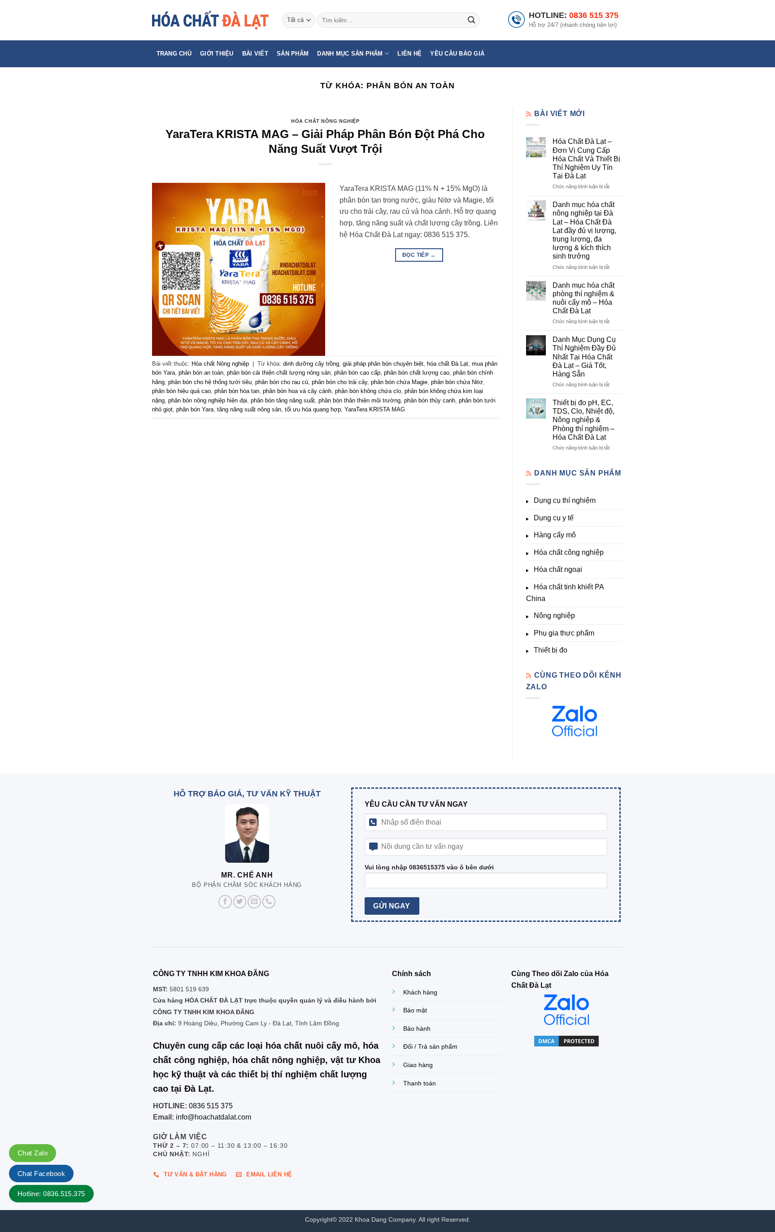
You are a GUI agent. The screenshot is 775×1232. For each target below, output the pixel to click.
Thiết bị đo (550, 650)
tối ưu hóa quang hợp (313, 409)
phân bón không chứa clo (368, 391)
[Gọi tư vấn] (269, 901)
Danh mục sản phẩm (350, 53)
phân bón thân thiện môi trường (359, 400)
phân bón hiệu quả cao (181, 391)
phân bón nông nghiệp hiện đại (207, 400)
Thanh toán (419, 1083)
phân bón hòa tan (236, 391)
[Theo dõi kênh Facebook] (225, 901)
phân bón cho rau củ (281, 382)
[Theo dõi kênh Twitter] (240, 901)
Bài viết (255, 53)
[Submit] (471, 20)
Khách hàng (420, 992)
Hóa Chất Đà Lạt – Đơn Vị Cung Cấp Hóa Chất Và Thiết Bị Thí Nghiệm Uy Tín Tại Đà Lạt (586, 159)
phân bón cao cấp (357, 372)
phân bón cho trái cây (339, 382)
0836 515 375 (593, 15)
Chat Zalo (32, 1153)
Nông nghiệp (554, 615)
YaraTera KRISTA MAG (374, 409)
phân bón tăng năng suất (283, 400)
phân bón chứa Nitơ (457, 382)
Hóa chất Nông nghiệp (325, 121)
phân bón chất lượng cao (416, 372)
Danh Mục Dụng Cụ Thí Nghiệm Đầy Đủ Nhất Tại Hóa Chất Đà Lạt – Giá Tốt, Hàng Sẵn (584, 357)
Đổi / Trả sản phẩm (430, 1046)
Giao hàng (418, 1064)
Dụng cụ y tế (554, 518)
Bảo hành (417, 1028)
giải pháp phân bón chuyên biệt (383, 363)
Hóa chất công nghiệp (569, 552)
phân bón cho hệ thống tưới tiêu (210, 382)
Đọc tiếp (419, 255)
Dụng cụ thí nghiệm (565, 500)
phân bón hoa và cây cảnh (297, 391)
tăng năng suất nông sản (249, 409)
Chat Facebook (41, 1173)
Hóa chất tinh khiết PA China (565, 592)
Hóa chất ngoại (558, 569)
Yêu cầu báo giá (457, 53)
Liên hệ (409, 53)
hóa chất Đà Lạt (447, 363)
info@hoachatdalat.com (213, 1117)
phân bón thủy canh (429, 400)
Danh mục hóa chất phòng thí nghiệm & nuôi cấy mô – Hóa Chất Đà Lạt (583, 298)
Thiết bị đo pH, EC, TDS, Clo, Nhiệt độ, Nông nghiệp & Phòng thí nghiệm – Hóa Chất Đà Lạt (583, 420)
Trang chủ (174, 53)
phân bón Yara (194, 409)
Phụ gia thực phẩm (564, 633)
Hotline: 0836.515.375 (51, 1193)
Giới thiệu (217, 53)
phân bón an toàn (201, 372)
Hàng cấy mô (555, 535)
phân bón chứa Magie (399, 382)
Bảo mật (415, 1010)
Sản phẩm (293, 53)
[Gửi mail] (254, 901)
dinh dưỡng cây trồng (311, 363)
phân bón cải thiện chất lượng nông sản (279, 372)
